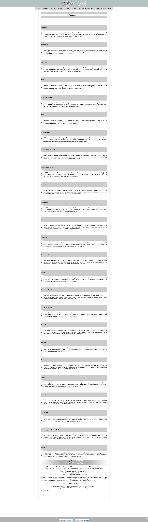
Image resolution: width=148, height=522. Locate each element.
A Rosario (44, 27)
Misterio (43, 272)
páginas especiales (86, 8)
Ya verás (43, 447)
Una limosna (44, 412)
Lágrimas (44, 237)
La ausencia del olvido (47, 167)
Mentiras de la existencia (48, 255)
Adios (43, 79)
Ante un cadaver (46, 132)
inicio (38, 8)
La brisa (43, 185)
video (60, 8)
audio (53, 8)
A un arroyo (44, 44)
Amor (42, 115)
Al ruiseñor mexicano (47, 97)
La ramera (44, 220)
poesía (45, 8)
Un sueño (44, 395)
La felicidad (44, 202)
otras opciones (70, 8)
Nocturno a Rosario (46, 290)
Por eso (43, 342)
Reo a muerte (45, 360)
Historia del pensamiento (48, 150)
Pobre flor (44, 325)
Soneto (43, 377)
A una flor (44, 62)
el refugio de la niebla (103, 8)
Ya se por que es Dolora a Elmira (50, 430)
